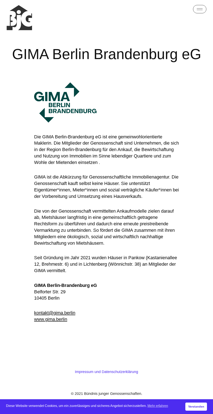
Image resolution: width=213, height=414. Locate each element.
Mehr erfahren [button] (157, 406)
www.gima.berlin (50, 319)
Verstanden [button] (196, 406)
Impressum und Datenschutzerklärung (106, 372)
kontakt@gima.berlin (54, 312)
